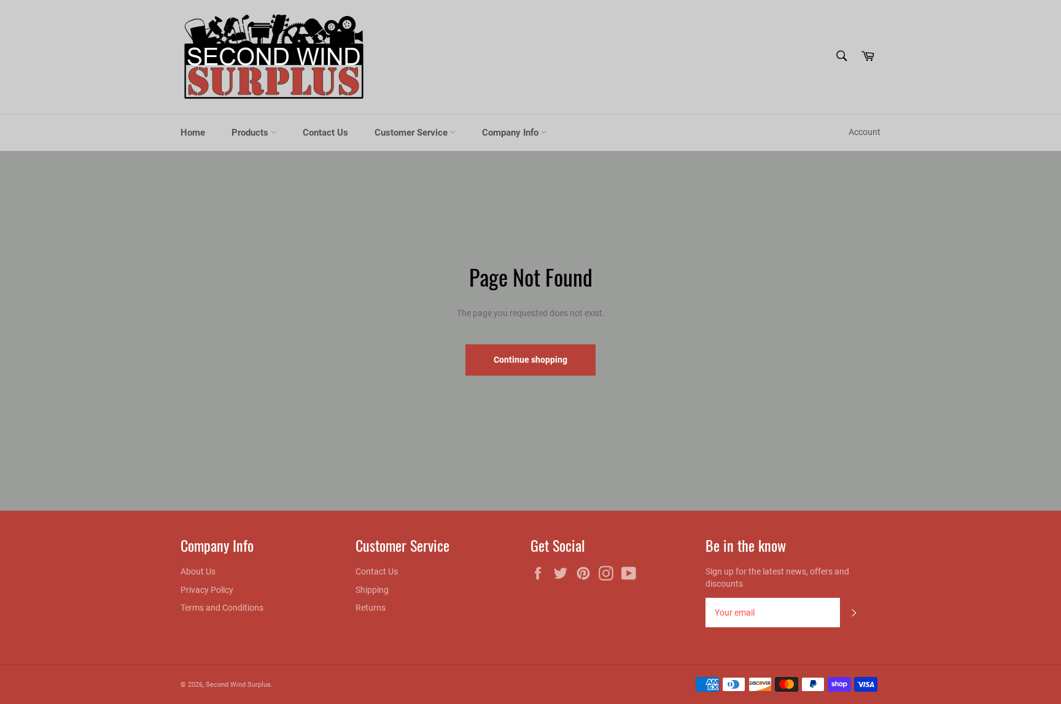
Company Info (511, 132)
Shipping (372, 590)
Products (251, 132)
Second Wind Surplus (238, 685)
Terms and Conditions (222, 608)
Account (864, 132)
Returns (371, 608)
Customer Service (412, 132)
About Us (198, 571)
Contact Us (325, 132)
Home (193, 132)
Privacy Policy (207, 590)
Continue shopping (530, 360)
